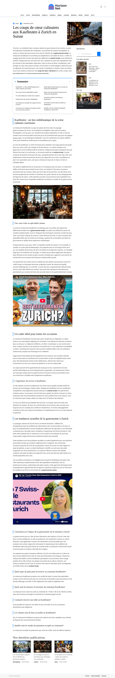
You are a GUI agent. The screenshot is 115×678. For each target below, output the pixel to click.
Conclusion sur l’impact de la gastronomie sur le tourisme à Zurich (28, 109)
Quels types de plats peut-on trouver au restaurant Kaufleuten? (55, 87)
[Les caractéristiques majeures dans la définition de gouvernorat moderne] (22, 646)
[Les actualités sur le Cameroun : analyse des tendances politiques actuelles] (63, 646)
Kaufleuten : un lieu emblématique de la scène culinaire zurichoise (27, 87)
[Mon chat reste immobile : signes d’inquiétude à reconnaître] (81, 68)
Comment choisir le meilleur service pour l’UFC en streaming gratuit (89, 102)
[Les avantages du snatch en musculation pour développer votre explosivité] (42, 646)
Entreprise (16, 662)
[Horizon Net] (57, 6)
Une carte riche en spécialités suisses (27, 92)
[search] (101, 6)
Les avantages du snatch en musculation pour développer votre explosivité (42, 657)
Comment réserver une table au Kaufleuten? (53, 98)
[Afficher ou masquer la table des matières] (49, 81)
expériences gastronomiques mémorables (38, 73)
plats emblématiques (18, 73)
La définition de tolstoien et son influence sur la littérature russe (93, 83)
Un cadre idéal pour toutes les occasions (28, 96)
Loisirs (36, 662)
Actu (56, 662)
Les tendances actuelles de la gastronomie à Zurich (28, 103)
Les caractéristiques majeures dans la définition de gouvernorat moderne (21, 657)
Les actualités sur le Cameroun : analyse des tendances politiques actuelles (63, 657)
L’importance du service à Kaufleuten (26, 99)
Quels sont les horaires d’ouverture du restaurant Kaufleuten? (55, 93)
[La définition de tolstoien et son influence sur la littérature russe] (81, 81)
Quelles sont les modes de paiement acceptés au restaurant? (54, 109)
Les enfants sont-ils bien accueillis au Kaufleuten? (55, 103)
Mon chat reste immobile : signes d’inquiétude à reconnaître (94, 69)
